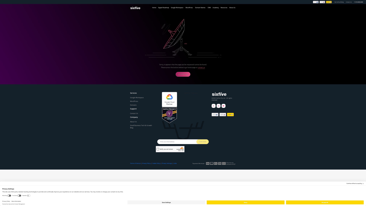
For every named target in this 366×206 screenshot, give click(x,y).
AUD (315, 2)
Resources (224, 7)
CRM (209, 7)
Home (154, 7)
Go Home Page (183, 74)
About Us (232, 7)
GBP (321, 2)
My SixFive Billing (339, 2)
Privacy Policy (146, 163)
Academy (216, 7)
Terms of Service (135, 163)
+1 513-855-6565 (358, 2)
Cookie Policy (156, 163)
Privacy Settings (167, 163)
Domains (133, 105)
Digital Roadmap (163, 7)
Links (175, 163)
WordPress (189, 7)
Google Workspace (177, 7)
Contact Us (349, 2)
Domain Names (200, 7)
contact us (201, 67)
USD (328, 2)
